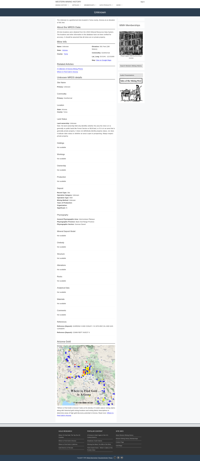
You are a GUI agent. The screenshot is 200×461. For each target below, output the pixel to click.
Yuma (66, 54)
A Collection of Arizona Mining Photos (70, 69)
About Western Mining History (124, 435)
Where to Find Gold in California (68, 444)
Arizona (65, 50)
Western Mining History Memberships (127, 438)
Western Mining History (68, 2)
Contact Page (120, 442)
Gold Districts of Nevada (66, 448)
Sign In (143, 1)
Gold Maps (119, 445)
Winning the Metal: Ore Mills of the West (99, 444)
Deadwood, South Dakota (94, 441)
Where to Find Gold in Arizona (67, 72)
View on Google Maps (103, 60)
